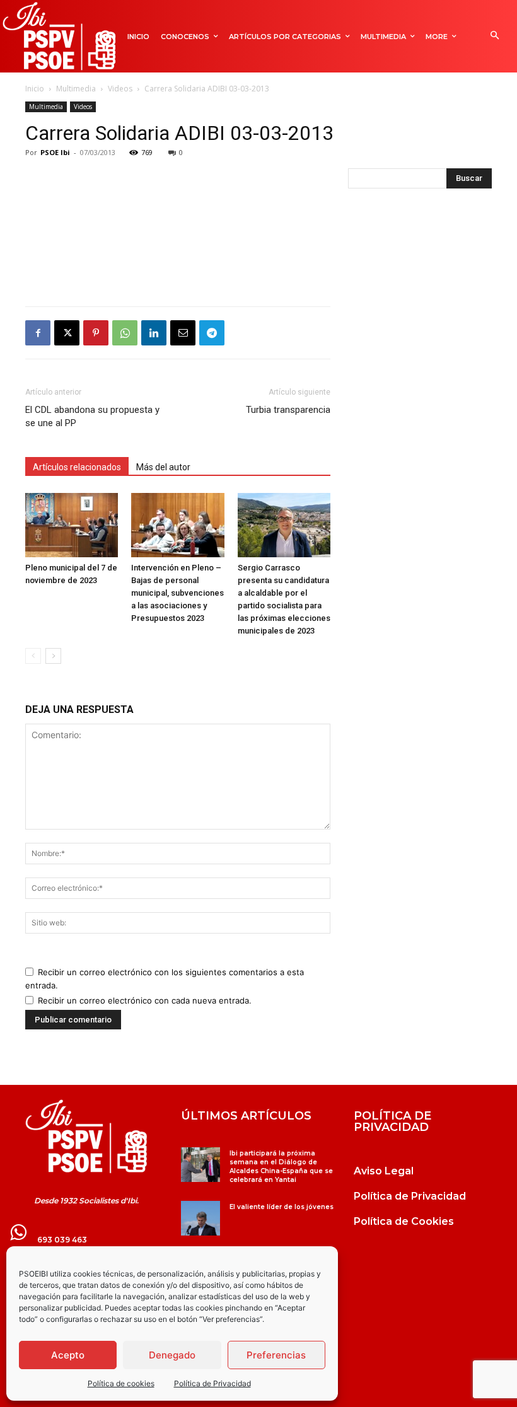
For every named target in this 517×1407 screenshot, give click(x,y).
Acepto (67, 1355)
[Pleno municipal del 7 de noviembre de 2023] (71, 525)
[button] (495, 36)
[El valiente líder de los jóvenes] (200, 1218)
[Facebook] (37, 332)
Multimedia (76, 88)
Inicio (34, 88)
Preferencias (276, 1355)
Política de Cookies (404, 1221)
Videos (120, 88)
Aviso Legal (384, 1171)
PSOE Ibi (55, 152)
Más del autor (163, 467)
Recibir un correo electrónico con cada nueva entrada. (145, 1000)
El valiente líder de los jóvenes (281, 1207)
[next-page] (53, 656)
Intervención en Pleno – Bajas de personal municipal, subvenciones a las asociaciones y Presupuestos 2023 (177, 593)
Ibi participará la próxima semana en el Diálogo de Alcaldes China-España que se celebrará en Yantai (281, 1166)
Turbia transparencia (288, 409)
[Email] (182, 332)
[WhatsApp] (124, 332)
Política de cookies (121, 1383)
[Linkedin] (153, 332)
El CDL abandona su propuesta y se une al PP (92, 416)
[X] (66, 332)
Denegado (172, 1355)
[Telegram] (211, 332)
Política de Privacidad (212, 1383)
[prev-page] (33, 656)
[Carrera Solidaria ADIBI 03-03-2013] (86, 1136)
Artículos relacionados (77, 467)
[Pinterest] (95, 332)
